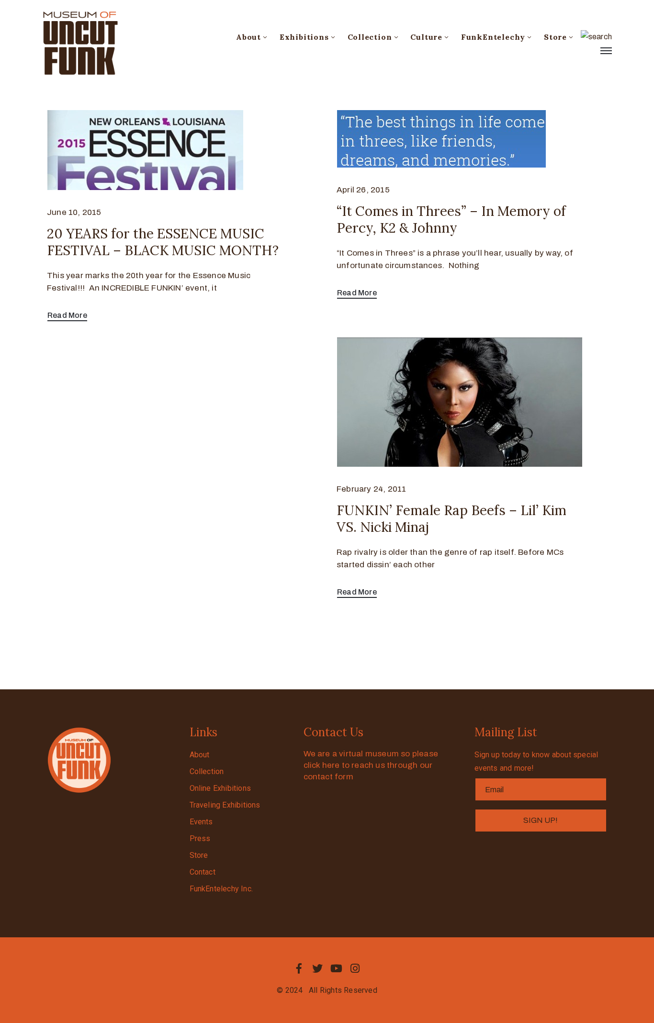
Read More (67, 315)
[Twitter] (317, 968)
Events (201, 821)
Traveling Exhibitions (225, 804)
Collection (370, 37)
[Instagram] (355, 968)
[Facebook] (298, 968)
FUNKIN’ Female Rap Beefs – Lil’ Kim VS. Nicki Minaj (451, 519)
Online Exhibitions (220, 788)
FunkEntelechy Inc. (221, 888)
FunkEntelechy (493, 37)
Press (200, 838)
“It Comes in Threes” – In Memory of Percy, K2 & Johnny (451, 219)
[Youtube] (336, 968)
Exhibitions (304, 37)
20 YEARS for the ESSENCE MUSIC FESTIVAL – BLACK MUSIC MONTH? (163, 242)
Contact (202, 872)
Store (555, 37)
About (248, 37)
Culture (426, 37)
